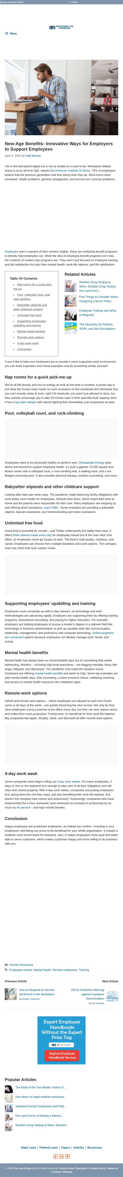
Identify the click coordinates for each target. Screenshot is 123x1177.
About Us (112, 1168)
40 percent (23, 807)
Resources (94, 1147)
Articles (78, 1147)
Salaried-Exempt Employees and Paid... (40, 1106)
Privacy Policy (97, 1168)
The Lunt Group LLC (25, 1168)
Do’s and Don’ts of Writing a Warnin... (39, 1115)
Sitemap (67, 1171)
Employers (12, 251)
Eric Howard (98, 1003)
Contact (56, 1171)
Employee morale (20, 970)
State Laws (28, 1147)
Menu (13, 33)
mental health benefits (49, 673)
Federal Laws (48, 1147)
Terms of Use (66, 1168)
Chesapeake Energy (91, 462)
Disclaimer (82, 1168)
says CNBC (51, 507)
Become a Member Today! (12, 2)
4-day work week (28, 343)
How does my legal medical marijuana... (40, 1096)
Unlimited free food (29, 315)
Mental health (42, 970)
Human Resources (21, 964)
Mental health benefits (31, 331)
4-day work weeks (68, 781)
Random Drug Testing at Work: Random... (42, 1125)
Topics (65, 1147)
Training (84, 970)
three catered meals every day (32, 535)
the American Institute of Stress (70, 170)
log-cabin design (25, 402)
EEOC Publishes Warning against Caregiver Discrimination (87, 994)
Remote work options (30, 337)
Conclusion (24, 349)
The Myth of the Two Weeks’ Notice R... (40, 1087)
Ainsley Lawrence (31, 999)
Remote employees (64, 970)
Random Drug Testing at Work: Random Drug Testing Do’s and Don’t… (97, 286)
